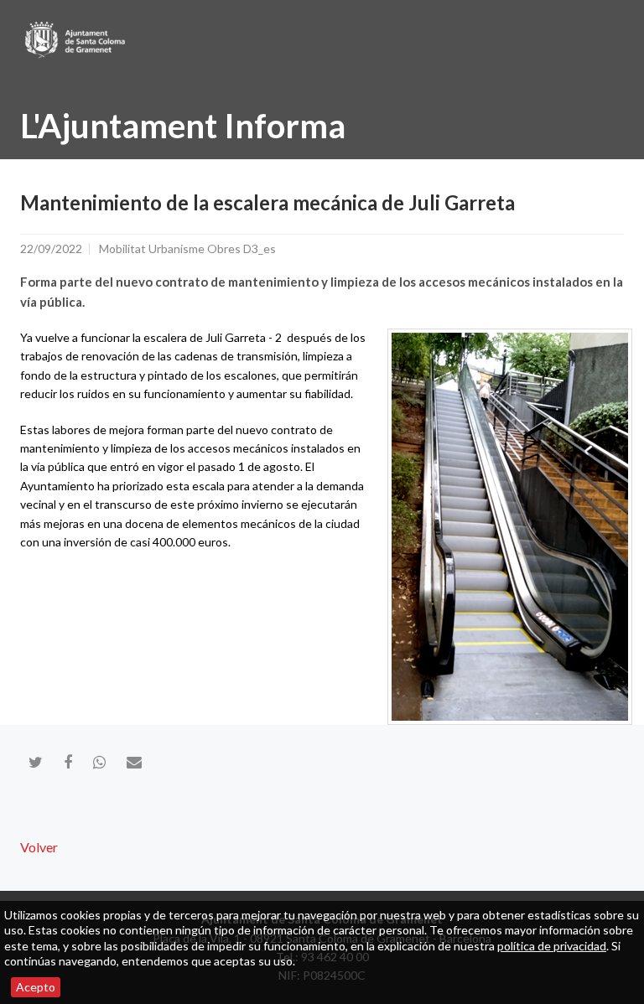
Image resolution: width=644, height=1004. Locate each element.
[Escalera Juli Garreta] (509, 527)
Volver (39, 847)
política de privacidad (551, 946)
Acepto (35, 987)
